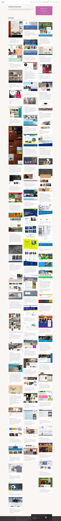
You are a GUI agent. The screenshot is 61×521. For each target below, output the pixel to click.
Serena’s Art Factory (42, 454)
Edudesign (11, 492)
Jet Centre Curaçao (12, 508)
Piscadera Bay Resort (12, 233)
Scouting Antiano (27, 317)
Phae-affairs (41, 437)
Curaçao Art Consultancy (28, 71)
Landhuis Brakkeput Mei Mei (13, 166)
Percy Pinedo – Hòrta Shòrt (13, 119)
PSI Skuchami (11, 63)
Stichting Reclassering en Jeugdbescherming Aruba (43, 92)
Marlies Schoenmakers (12, 84)
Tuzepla (25, 438)
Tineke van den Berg (12, 395)
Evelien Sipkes (26, 106)
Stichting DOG (41, 193)
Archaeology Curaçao (12, 39)
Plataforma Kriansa (27, 31)
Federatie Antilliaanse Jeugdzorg (29, 387)
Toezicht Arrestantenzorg (28, 421)
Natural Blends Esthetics (13, 418)
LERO (40, 383)
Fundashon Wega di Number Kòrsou (44, 329)
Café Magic (41, 112)
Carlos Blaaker (11, 204)
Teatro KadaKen (11, 352)
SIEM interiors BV (27, 456)
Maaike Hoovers (41, 75)
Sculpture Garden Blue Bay (43, 38)
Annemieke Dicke (27, 166)
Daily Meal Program (27, 148)
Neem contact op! (44, 12)
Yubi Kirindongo (26, 404)
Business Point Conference (43, 420)
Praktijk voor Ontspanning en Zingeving (45, 402)
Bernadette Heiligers (42, 56)
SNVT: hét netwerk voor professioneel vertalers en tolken (45, 148)
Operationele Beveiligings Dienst (29, 267)
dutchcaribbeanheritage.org (28, 56)
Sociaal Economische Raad (43, 364)
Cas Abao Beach (26, 127)
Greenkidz (40, 280)
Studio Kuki (41, 130)
